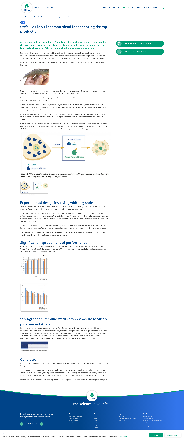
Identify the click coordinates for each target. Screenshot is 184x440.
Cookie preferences (173, 435)
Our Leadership (147, 416)
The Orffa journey (148, 418)
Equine (96, 427)
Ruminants (97, 423)
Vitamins (71, 423)
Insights (126, 7)
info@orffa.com (51, 424)
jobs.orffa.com (148, 427)
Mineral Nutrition (74, 421)
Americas (121, 416)
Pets (95, 425)
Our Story (136, 7)
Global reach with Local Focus (151, 423)
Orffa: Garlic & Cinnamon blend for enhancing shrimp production (52, 17)
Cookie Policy (122, 437)
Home (21, 17)
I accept (156, 435)
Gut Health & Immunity (75, 416)
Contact (155, 7)
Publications (28, 17)
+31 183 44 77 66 (31, 424)
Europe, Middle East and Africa (127, 418)
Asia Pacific (122, 421)
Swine (95, 418)
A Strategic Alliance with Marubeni (152, 421)
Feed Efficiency (73, 418)
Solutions (106, 7)
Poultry (96, 416)
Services (116, 7)
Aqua (95, 421)
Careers (146, 7)
